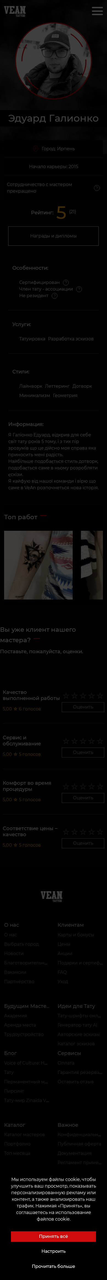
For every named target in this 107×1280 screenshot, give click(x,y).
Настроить (53, 1251)
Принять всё (53, 1236)
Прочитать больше (53, 1266)
